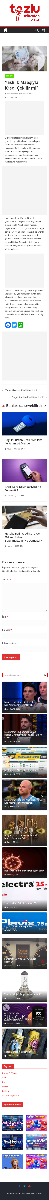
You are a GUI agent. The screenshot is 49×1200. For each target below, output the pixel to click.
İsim (5, 616)
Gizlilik (4, 1077)
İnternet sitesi (9, 643)
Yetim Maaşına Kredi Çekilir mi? (21, 390)
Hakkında (6, 1082)
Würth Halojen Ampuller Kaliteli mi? (22, 994)
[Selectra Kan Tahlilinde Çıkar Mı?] (24, 895)
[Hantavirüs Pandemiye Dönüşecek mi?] (24, 862)
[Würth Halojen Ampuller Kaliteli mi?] (24, 986)
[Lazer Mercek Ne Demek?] (24, 1044)
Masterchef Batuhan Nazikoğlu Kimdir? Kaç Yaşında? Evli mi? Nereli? (24, 801)
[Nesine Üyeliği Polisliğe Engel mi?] (24, 762)
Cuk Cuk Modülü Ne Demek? (19, 1019)
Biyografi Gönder (9, 1073)
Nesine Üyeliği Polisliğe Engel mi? (21, 770)
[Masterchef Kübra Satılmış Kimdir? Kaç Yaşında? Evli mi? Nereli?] (24, 697)
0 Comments (12, 98)
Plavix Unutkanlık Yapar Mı (18, 926)
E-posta (7, 629)
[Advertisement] (24, 118)
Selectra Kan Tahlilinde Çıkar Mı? (21, 903)
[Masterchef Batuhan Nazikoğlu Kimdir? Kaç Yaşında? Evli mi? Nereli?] (24, 795)
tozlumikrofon (12, 94)
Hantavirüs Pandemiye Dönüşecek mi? (24, 870)
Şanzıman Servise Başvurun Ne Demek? (20, 960)
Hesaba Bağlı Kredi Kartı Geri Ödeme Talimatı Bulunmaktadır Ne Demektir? (23, 537)
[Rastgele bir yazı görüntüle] (43, 30)
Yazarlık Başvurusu (10, 1095)
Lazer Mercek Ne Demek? (17, 1051)
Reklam (5, 1091)
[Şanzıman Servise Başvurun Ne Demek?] (24, 953)
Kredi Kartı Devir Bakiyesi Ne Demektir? (23, 488)
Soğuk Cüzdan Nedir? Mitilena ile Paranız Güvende (23, 441)
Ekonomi (9, 76)
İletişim (5, 1086)
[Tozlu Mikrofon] (5, 30)
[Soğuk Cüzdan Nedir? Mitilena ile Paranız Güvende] (24, 413)
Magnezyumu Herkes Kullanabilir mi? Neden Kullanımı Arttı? (23, 837)
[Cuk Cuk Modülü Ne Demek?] (24, 1015)
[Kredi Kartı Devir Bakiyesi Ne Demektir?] (24, 460)
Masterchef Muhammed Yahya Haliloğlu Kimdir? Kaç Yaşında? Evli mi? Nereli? (23, 735)
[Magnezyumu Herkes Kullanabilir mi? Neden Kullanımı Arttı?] (24, 830)
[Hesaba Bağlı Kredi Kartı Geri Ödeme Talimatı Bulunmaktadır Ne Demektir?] (24, 507)
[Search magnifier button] (45, 675)
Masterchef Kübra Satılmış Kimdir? (22, 702)
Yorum (6, 579)
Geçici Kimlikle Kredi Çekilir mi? (28, 397)
